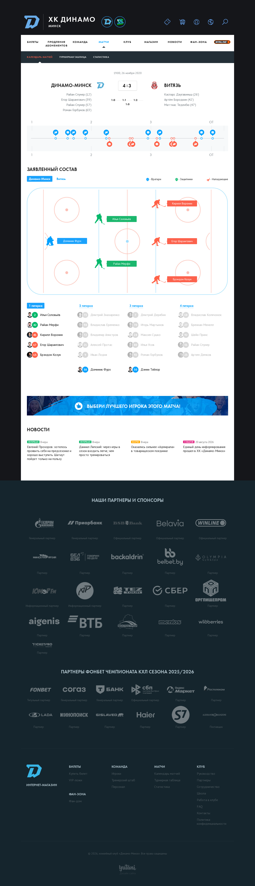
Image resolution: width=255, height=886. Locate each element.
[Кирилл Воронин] (159, 204)
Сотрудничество (208, 787)
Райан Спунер (197, 345)
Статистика (101, 57)
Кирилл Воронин (48, 335)
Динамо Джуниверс (120, 22)
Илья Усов (144, 345)
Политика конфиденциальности (211, 822)
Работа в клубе (207, 800)
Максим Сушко (147, 335)
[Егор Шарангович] (159, 241)
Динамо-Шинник (107, 22)
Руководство (206, 773)
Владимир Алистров (101, 335)
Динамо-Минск (39, 179)
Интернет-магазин (41, 785)
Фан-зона (198, 42)
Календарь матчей (40, 57)
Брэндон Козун (47, 355)
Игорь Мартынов (149, 325)
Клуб (127, 42)
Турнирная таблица (72, 57)
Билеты (32, 42)
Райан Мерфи (46, 325)
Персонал (118, 787)
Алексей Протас (98, 345)
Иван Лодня (95, 355)
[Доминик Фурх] (49, 241)
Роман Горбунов (148, 355)
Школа (201, 793)
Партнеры (204, 780)
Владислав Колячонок (203, 315)
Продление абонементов (56, 43)
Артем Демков (197, 355)
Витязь (61, 179)
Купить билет (78, 773)
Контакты (203, 813)
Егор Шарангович (48, 345)
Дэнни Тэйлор (147, 369)
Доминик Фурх (97, 369)
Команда (80, 42)
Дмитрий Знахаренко (102, 315)
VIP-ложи (75, 780)
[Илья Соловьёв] (100, 219)
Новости (175, 42)
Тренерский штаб (123, 780)
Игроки (116, 773)
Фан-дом (75, 801)
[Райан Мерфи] (100, 264)
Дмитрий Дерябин (150, 315)
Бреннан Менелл (199, 325)
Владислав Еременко (102, 325)
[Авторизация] (196, 22)
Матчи (104, 42)
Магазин (151, 42)
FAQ (200, 806)
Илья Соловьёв (47, 315)
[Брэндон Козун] (159, 279)
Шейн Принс (196, 335)
